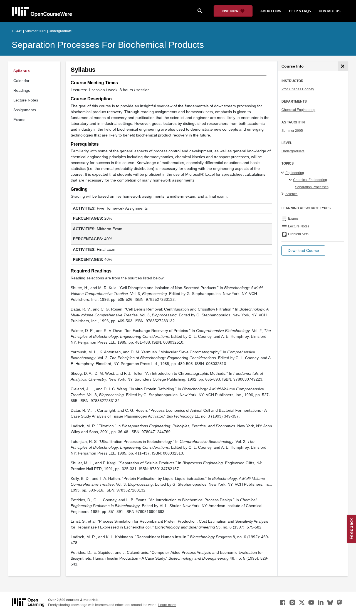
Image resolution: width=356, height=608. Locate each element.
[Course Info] (343, 66)
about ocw (270, 11)
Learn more (167, 605)
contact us (329, 11)
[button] (303, 250)
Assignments (24, 110)
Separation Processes (311, 187)
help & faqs (300, 11)
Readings (21, 90)
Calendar (21, 80)
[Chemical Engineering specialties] (291, 180)
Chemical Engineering (298, 110)
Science (291, 194)
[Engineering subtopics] (283, 173)
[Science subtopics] (283, 194)
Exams (19, 119)
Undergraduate (293, 151)
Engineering (294, 173)
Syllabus (21, 71)
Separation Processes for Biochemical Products (108, 45)
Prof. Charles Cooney (297, 89)
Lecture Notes (25, 100)
